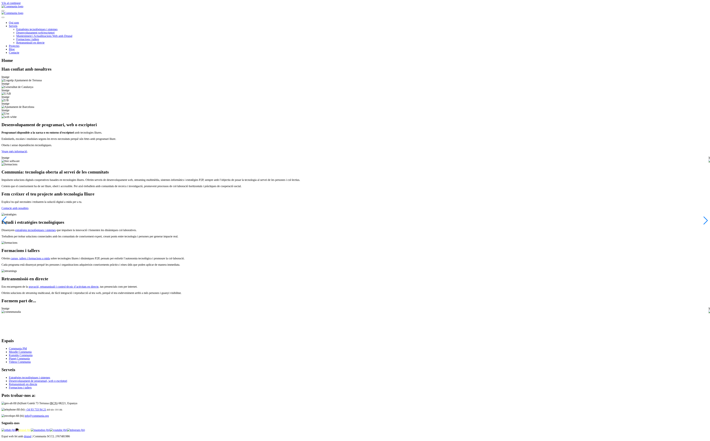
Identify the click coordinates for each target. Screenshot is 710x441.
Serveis (13, 26)
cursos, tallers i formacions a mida (30, 258)
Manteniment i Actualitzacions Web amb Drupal (44, 36)
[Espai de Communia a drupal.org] (23, 430)
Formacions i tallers (27, 39)
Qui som (14, 22)
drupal (27, 436)
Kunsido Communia (21, 355)
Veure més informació (14, 151)
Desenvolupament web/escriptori (35, 32)
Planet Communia (19, 358)
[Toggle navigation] (2, 10)
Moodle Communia (20, 351)
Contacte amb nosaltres (14, 208)
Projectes (14, 45)
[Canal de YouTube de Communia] (58, 430)
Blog (12, 49)
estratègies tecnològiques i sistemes (35, 230)
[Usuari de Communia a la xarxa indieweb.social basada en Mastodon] (40, 430)
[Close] (2, 17)
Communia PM (18, 348)
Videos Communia (20, 361)
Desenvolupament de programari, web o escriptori (38, 380)
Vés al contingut (11, 3)
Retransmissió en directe (30, 42)
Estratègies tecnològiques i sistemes (37, 29)
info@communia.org (37, 415)
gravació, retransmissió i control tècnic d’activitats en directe (64, 286)
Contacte (14, 52)
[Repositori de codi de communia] (8, 430)
